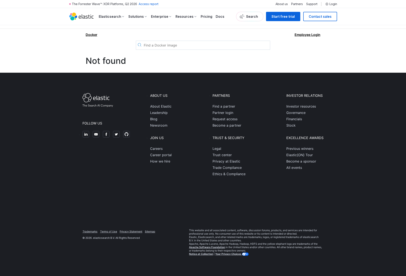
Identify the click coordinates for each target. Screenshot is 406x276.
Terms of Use (108, 231)
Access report (148, 4)
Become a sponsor (301, 161)
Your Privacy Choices (228, 254)
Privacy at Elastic (226, 161)
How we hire (160, 161)
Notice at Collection (201, 254)
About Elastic (160, 106)
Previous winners (299, 148)
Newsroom (158, 125)
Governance (296, 113)
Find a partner (224, 106)
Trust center (222, 155)
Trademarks (89, 231)
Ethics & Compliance (229, 174)
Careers (156, 148)
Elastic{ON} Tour (299, 155)
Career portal (161, 155)
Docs (220, 16)
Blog (153, 119)
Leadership (159, 113)
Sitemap (150, 231)
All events (294, 167)
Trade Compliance (227, 167)
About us (282, 4)
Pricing (206, 16)
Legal (217, 148)
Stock (291, 125)
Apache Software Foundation (207, 247)
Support (311, 4)
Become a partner (227, 125)
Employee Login (307, 35)
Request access (225, 119)
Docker (91, 35)
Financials (294, 119)
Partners (297, 4)
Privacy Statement (131, 231)
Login (333, 4)
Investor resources (301, 106)
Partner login (223, 113)
